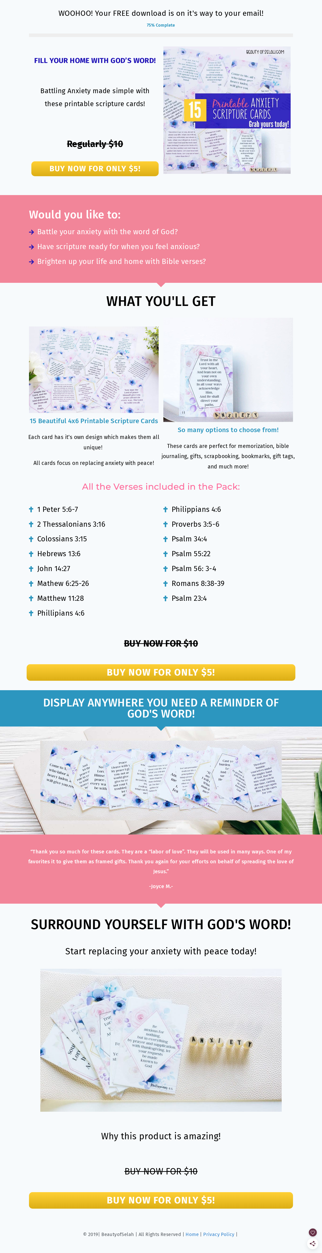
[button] (95, 168)
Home (192, 1234)
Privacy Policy (219, 1234)
